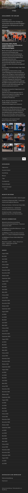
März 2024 (4, 325)
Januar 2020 (5, 447)
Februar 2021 (5, 413)
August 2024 (5, 311)
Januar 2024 (5, 331)
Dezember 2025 (6, 270)
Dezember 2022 (6, 358)
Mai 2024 (4, 320)
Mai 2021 (4, 408)
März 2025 (4, 292)
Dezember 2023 (6, 333)
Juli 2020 (4, 430)
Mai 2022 (4, 377)
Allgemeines (5, 167)
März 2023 (4, 350)
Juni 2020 (4, 433)
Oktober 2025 (5, 275)
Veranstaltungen (6, 184)
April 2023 (4, 347)
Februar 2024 (5, 328)
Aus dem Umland (6, 170)
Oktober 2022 (5, 364)
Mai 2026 (4, 256)
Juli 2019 (4, 460)
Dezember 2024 (6, 300)
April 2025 (4, 289)
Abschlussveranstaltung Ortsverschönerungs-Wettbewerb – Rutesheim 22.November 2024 (13, 224)
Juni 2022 (4, 375)
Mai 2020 (4, 436)
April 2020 (4, 438)
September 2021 (6, 397)
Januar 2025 (5, 297)
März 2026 (4, 261)
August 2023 (5, 339)
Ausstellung (5, 173)
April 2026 (4, 259)
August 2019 (5, 458)
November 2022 (6, 361)
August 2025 (5, 281)
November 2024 (6, 303)
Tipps (3, 178)
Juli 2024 (4, 314)
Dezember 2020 (6, 419)
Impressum (5, 480)
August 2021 (5, 400)
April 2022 (4, 380)
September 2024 (6, 308)
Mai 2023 (4, 344)
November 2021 (6, 391)
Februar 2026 (5, 264)
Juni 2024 (4, 317)
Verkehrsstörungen (6, 186)
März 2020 (4, 441)
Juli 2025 (4, 284)
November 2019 (6, 452)
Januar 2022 (5, 386)
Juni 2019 (4, 463)
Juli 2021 (4, 402)
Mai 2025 (4, 286)
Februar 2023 (5, 353)
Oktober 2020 (5, 425)
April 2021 (4, 411)
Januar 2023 (5, 355)
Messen (4, 175)
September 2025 (6, 278)
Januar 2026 (5, 267)
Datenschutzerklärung (7, 478)
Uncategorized (5, 181)
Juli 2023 (4, 342)
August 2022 (5, 369)
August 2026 (5, 253)
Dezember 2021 (6, 389)
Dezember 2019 (6, 449)
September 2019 (6, 455)
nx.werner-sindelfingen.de (10, 3)
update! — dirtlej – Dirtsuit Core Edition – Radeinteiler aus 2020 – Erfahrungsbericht (12, 243)
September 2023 (6, 336)
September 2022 (6, 366)
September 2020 (6, 427)
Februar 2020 (5, 444)
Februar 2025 (5, 295)
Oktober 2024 (5, 306)
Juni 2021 (4, 405)
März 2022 (4, 383)
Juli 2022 (4, 372)
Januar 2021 (5, 416)
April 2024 (4, 322)
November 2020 (6, 422)
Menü (14, 10)
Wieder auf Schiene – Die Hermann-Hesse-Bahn (13, 205)
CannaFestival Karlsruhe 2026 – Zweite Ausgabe (13, 197)
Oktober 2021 (5, 394)
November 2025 (6, 273)
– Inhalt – (6, 189)
